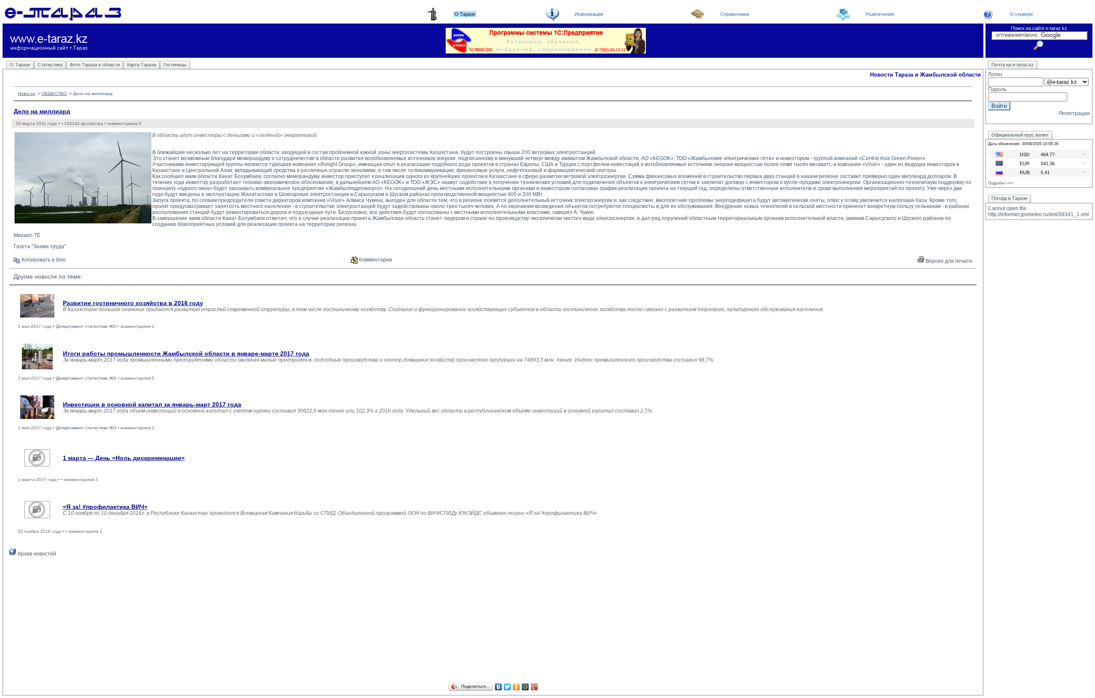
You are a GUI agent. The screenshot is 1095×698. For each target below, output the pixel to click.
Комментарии (375, 260)
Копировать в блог (43, 260)
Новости (26, 93)
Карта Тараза (141, 64)
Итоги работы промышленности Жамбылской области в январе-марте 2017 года (186, 353)
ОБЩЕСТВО (54, 93)
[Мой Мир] (525, 686)
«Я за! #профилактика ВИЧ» (105, 506)
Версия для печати (948, 261)
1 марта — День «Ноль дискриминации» (124, 457)
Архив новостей (36, 554)
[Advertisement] (493, 621)
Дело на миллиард (42, 111)
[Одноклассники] (516, 686)
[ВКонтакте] (498, 686)
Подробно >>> (1000, 183)
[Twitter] (507, 686)
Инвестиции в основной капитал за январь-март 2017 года (152, 404)
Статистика (50, 64)
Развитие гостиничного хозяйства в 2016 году (133, 303)
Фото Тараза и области (95, 64)
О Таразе (20, 64)
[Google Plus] (534, 686)
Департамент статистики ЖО (86, 326)
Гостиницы (174, 64)
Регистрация (1074, 113)
